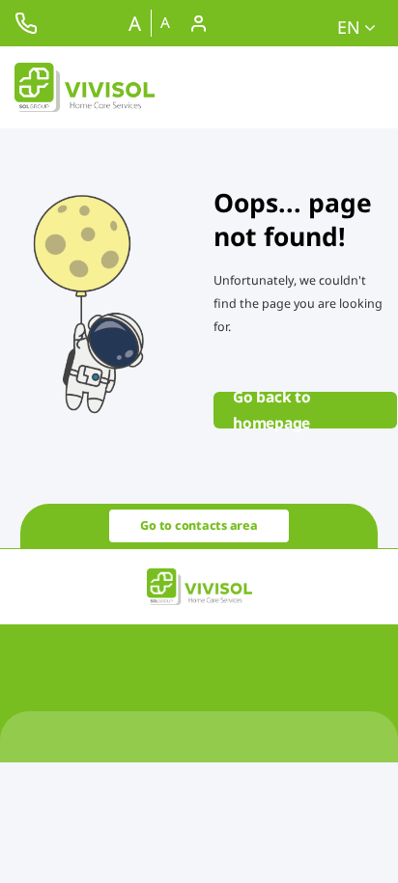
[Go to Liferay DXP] (84, 87)
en (350, 27)
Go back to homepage (272, 410)
